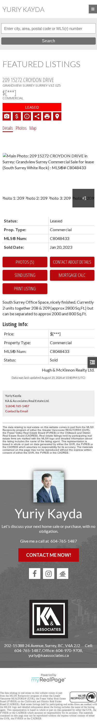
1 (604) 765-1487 (17, 406)
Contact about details (72, 262)
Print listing (25, 288)
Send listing (24, 275)
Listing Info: (15, 324)
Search (48, 41)
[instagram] (48, 573)
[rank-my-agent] (62, 573)
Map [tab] (32, 128)
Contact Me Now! (48, 555)
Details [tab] (8, 128)
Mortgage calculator (72, 275)
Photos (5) (25, 262)
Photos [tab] (21, 128)
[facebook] (34, 573)
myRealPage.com (48, 680)
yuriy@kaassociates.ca (48, 655)
